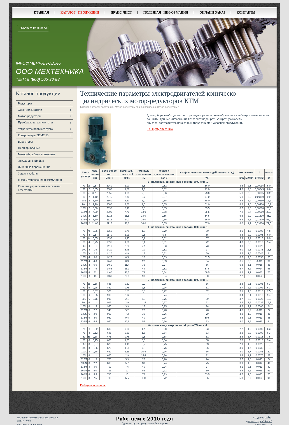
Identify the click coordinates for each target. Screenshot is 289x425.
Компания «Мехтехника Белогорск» (37, 417)
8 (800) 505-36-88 (43, 79)
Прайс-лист (121, 12)
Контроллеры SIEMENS (33, 135)
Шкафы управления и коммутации (40, 180)
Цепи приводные (29, 148)
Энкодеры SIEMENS (31, 160)
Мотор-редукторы (29, 116)
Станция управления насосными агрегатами (39, 188)
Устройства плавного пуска (35, 129)
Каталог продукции (80, 12)
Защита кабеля (28, 173)
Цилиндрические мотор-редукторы (157, 107)
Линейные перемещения (34, 167)
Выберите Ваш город (33, 28)
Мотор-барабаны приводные (37, 154)
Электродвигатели (30, 109)
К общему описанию (160, 129)
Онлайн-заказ (212, 12)
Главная (41, 12)
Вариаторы (25, 141)
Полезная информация (165, 12)
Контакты (246, 12)
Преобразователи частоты (35, 122)
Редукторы (25, 103)
